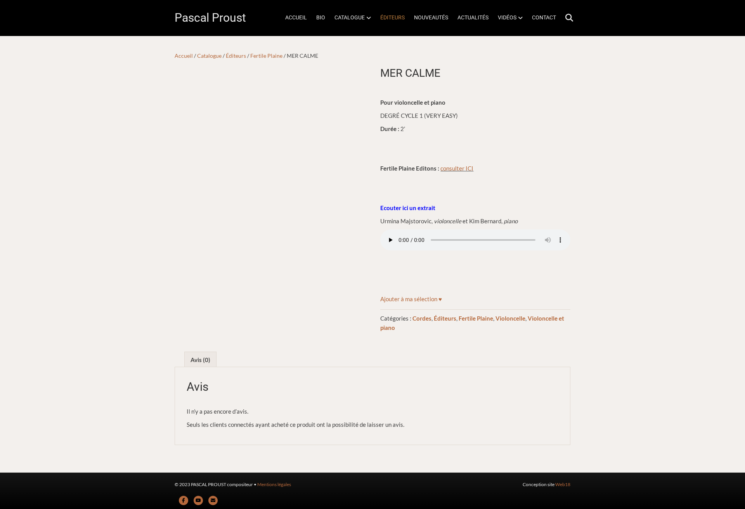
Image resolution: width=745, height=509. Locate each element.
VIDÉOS (507, 17)
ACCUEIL (296, 17)
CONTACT (544, 17)
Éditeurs (236, 55)
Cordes (421, 318)
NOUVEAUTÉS (431, 17)
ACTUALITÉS (473, 17)
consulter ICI (456, 168)
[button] (411, 299)
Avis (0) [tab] (200, 359)
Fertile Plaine (266, 55)
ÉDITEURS (392, 17)
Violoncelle (510, 318)
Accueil (184, 55)
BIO (320, 17)
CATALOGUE (349, 17)
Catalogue (209, 55)
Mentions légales (274, 484)
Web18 (562, 484)
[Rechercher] (565, 18)
